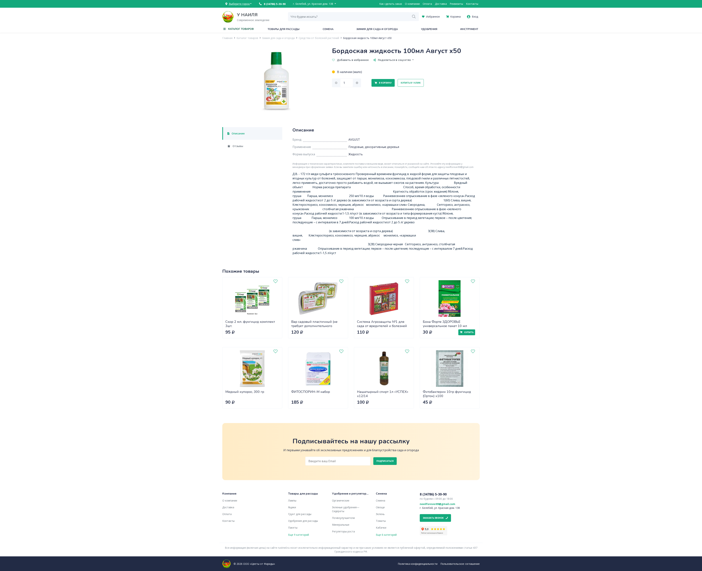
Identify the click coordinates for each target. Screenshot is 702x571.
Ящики (292, 507)
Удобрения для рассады (303, 521)
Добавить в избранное (352, 60)
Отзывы (237, 146)
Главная (227, 38)
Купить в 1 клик (411, 82)
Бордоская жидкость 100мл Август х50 (367, 38)
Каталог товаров (247, 38)
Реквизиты (456, 3)
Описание (238, 133)
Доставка (441, 3)
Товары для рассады (283, 29)
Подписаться (385, 461)
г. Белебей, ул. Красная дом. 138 (313, 3)
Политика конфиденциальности (417, 564)
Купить (468, 332)
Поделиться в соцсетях (394, 60)
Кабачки (381, 527)
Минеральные (340, 524)
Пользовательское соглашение (460, 564)
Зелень (380, 514)
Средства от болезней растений (319, 38)
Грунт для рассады (299, 514)
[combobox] (348, 16)
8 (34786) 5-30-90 (274, 4)
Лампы (292, 500)
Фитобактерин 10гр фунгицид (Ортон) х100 (447, 394)
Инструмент (469, 29)
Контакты (472, 3)
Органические (340, 500)
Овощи (380, 507)
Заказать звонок (433, 517)
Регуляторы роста (343, 531)
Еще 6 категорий (386, 534)
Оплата (427, 3)
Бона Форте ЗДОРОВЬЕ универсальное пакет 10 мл (445, 324)
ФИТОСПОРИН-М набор (310, 392)
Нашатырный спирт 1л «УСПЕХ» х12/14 (382, 394)
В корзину (385, 82)
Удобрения (429, 29)
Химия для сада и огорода (377, 29)
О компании (412, 3)
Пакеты (292, 527)
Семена (328, 29)
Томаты (381, 521)
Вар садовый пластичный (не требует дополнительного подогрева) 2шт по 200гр (314, 326)
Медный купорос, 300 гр (244, 392)
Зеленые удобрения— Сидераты (345, 509)
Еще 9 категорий (298, 534)
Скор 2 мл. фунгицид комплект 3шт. (250, 324)
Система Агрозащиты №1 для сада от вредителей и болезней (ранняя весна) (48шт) (382, 326)
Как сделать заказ (390, 3)
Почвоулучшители (343, 518)
